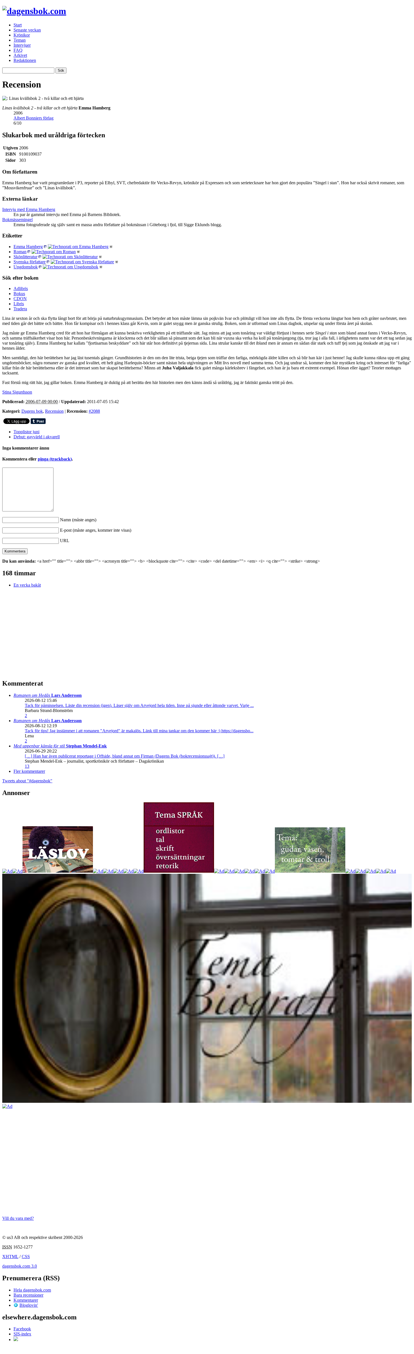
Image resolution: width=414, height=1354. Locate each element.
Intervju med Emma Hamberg (28, 209)
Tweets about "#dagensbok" (27, 780)
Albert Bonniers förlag (34, 118)
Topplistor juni (26, 431)
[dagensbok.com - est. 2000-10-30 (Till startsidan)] (34, 11)
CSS (26, 1256)
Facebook (22, 1328)
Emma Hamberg (28, 246)
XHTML (10, 1256)
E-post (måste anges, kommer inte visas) (95, 530)
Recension (54, 411)
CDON (20, 298)
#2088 (94, 411)
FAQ (18, 50)
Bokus (19, 293)
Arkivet (20, 55)
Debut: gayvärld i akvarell (37, 436)
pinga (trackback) (55, 459)
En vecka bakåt (27, 585)
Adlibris (21, 288)
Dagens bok (32, 411)
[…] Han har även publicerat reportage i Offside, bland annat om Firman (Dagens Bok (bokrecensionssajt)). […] (124, 756)
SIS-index (22, 1333)
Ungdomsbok (26, 266)
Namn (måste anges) (78, 519)
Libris (19, 303)
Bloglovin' (28, 1305)
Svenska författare (30, 261)
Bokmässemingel (17, 219)
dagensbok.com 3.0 (19, 1266)
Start (18, 25)
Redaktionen (25, 60)
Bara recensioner (28, 1295)
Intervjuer (22, 45)
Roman (20, 251)
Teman (20, 40)
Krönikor (22, 35)
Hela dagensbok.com (32, 1290)
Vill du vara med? (18, 1218)
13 (27, 766)
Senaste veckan (27, 30)
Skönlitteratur (25, 256)
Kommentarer (26, 1300)
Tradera (20, 308)
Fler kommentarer (29, 771)
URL (64, 540)
